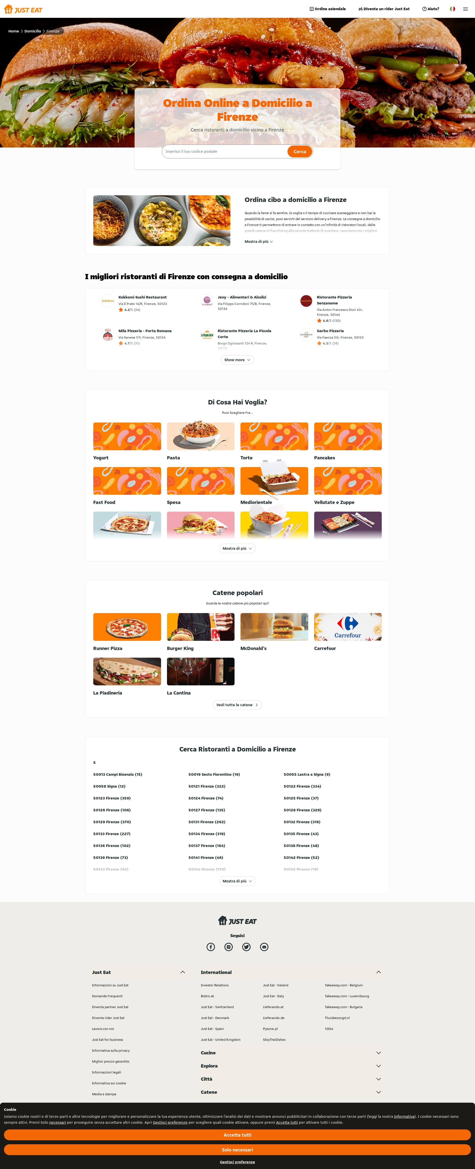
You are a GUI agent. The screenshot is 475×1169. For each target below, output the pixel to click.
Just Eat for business (107, 1039)
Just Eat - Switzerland (217, 1007)
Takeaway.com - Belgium (344, 985)
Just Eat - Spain (212, 1028)
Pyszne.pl (270, 1028)
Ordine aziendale (330, 8)
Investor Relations (215, 985)
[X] (246, 947)
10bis (329, 1028)
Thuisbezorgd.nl (337, 1018)
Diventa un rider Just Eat (387, 8)
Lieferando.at (273, 1007)
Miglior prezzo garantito (110, 1061)
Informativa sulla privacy (111, 1050)
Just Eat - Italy (273, 996)
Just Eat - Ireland (275, 985)
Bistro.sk (207, 996)
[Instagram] (229, 947)
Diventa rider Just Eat (108, 1018)
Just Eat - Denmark (215, 1018)
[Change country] (452, 8)
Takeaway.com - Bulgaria (343, 1007)
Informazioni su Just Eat (110, 985)
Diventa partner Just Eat (110, 1007)
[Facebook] (211, 947)
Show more (234, 359)
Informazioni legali (106, 1072)
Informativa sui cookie (109, 1083)
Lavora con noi (103, 1028)
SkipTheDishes (274, 1039)
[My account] (465, 9)
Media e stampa (104, 1094)
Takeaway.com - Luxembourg (347, 996)
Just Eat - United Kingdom (220, 1039)
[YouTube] (264, 947)
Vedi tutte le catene (234, 704)
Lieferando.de (274, 1018)
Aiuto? (433, 8)
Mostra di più (256, 241)
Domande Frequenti (107, 996)
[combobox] (224, 151)
